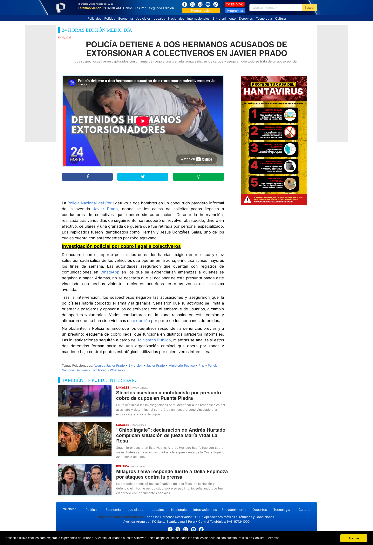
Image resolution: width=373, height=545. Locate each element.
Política (109, 18)
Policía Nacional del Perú (90, 203)
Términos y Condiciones (256, 517)
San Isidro (99, 370)
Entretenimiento (224, 18)
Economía (125, 18)
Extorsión (136, 365)
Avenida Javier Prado (109, 365)
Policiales (94, 18)
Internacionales (198, 18)
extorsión (141, 320)
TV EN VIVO (234, 4)
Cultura (280, 18)
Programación (201, 10)
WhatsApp (109, 272)
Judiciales (143, 18)
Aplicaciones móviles (219, 517)
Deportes (246, 18)
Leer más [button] (273, 538)
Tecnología (264, 18)
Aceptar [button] (354, 538)
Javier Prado (105, 209)
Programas (235, 11)
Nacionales (176, 18)
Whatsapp (117, 370)
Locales (159, 18)
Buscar (310, 8)
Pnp (201, 365)
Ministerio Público (154, 340)
